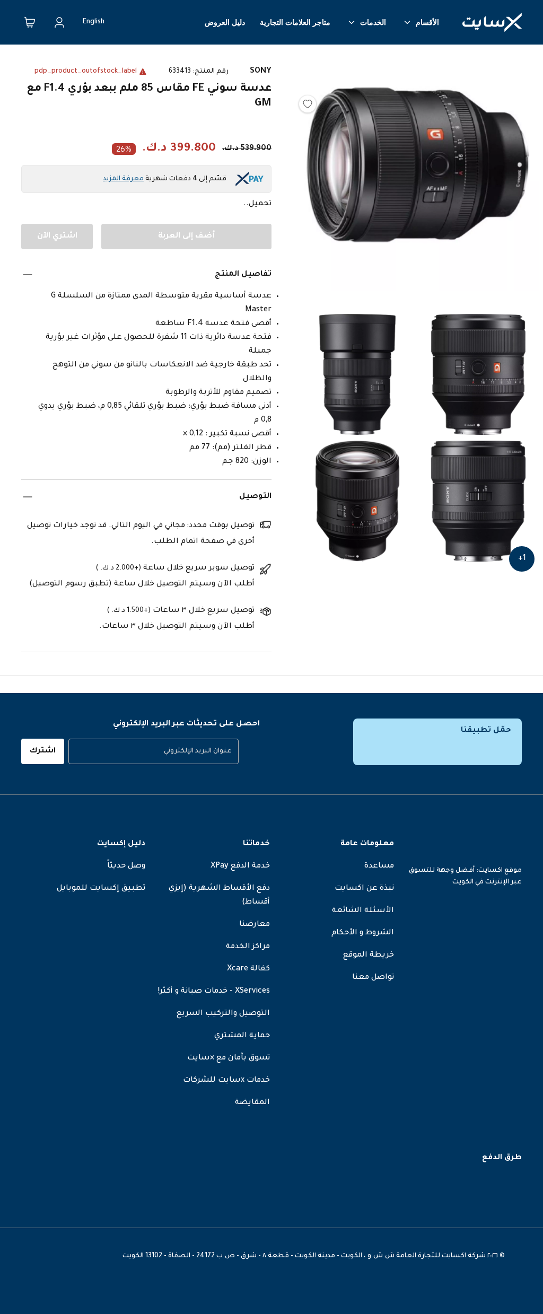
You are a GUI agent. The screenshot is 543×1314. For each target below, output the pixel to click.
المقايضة (252, 1103)
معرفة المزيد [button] (123, 179)
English (93, 22)
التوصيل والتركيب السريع (223, 1014)
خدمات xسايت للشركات (226, 1080)
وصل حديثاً (126, 866)
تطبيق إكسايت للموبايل (101, 888)
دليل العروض (225, 22)
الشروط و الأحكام (362, 933)
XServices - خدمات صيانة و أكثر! (214, 991)
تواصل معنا (373, 978)
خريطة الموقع (368, 955)
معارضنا (254, 925)
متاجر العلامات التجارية (295, 22)
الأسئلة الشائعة (363, 911)
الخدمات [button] (373, 22)
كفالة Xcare (248, 969)
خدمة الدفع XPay (240, 866)
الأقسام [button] (427, 22)
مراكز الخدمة (248, 947)
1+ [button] (522, 559)
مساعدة (379, 866)
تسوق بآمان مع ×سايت (228, 1058)
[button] (418, 181)
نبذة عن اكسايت (364, 888)
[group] (153, 751)
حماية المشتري (242, 1036)
